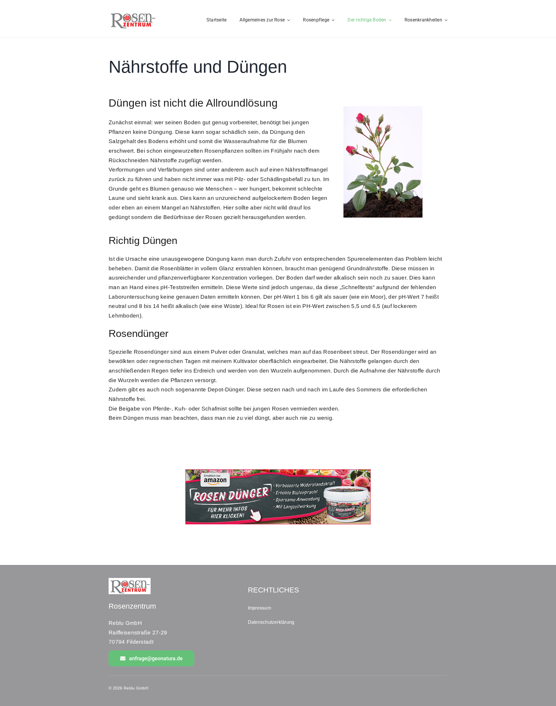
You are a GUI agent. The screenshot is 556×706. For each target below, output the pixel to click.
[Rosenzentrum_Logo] (132, 13)
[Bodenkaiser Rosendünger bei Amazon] (278, 472)
